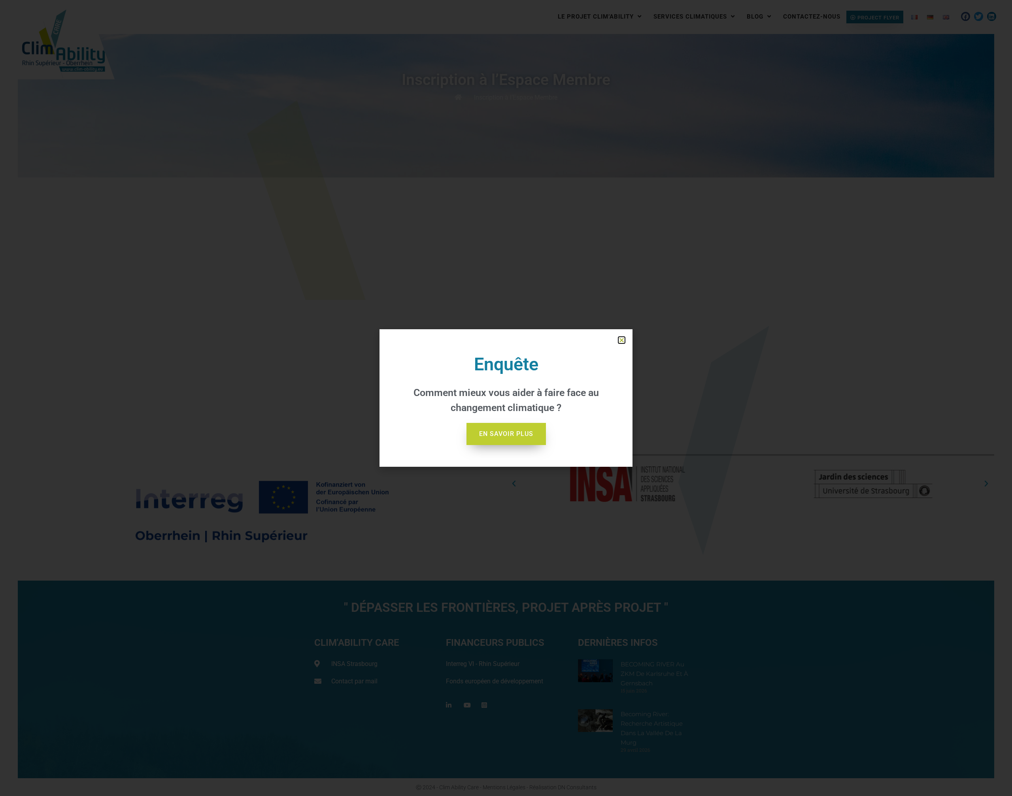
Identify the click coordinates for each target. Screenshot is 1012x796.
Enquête (506, 364)
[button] (622, 340)
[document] (506, 398)
